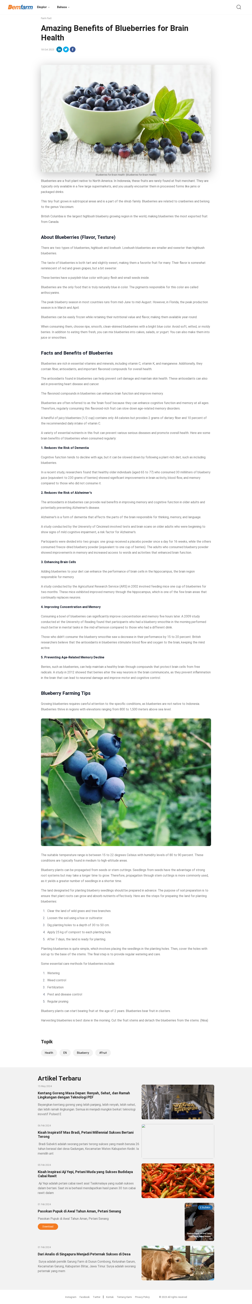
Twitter (96, 1297)
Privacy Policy (142, 1297)
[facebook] (73, 49)
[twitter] (66, 49)
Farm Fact (46, 18)
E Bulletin (205, 1207)
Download (48, 1226)
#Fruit (103, 1052)
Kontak (110, 1297)
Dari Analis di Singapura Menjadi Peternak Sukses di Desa (84, 1254)
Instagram (70, 1297)
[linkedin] (59, 49)
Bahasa (62, 7)
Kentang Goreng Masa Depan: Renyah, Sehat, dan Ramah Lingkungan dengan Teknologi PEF (84, 1095)
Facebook (85, 1297)
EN (65, 1052)
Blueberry (83, 1052)
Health (49, 1052)
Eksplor (42, 7)
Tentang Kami (124, 1297)
